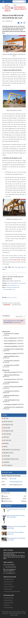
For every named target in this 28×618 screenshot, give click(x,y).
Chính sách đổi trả (8, 584)
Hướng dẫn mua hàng (8, 597)
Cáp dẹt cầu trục (8, 421)
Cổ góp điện (6, 456)
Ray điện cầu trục (8, 424)
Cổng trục (6, 437)
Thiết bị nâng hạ (7, 465)
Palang (5, 446)
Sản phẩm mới (7, 605)
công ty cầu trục (21, 257)
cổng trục (20, 58)
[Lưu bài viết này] (24, 22)
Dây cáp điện (6, 428)
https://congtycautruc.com (13, 285)
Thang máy (6, 462)
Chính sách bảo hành (8, 581)
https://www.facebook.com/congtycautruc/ (17, 283)
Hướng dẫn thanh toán (9, 579)
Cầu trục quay (7, 440)
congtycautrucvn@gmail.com (12, 287)
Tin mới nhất (8, 506)
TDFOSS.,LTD (18, 613)
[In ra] (22, 22)
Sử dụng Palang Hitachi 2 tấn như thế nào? (16, 510)
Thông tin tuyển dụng (8, 602)
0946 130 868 (13, 478)
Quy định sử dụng (7, 589)
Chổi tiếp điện (7, 434)
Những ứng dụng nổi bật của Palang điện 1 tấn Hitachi (15, 516)
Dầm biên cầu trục (8, 453)
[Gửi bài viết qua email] (19, 22)
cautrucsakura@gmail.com (9, 289)
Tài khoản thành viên (8, 600)
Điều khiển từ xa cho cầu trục (11, 449)
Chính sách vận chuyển (9, 586)
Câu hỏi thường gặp (8, 607)
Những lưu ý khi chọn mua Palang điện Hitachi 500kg (16, 527)
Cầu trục (5, 418)
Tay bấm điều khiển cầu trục (11, 459)
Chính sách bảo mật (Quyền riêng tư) (12, 591)
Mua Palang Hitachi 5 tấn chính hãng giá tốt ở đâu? (16, 539)
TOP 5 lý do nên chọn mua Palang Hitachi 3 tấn (15, 533)
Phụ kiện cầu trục (8, 431)
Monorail (6, 443)
